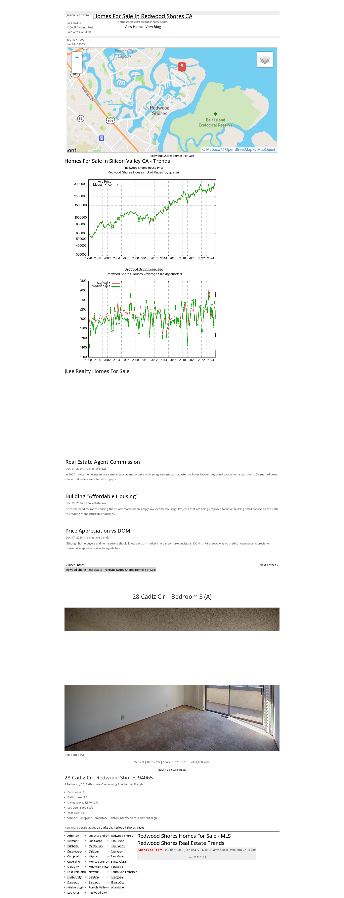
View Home (134, 26)
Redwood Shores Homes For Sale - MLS (184, 835)
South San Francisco (124, 872)
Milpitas (94, 856)
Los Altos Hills (98, 836)
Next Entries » (269, 565)
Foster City (74, 877)
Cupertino (73, 861)
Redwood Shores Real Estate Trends (88, 570)
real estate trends (97, 537)
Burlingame (74, 851)
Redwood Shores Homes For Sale (172, 156)
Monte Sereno (98, 861)
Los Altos (73, 892)
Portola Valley (98, 887)
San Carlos (118, 846)
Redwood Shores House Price (144, 167)
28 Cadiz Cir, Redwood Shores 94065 (121, 827)
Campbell (73, 856)
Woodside (117, 887)
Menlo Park (96, 846)
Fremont (73, 882)
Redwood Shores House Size (144, 269)
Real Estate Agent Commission (102, 461)
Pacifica (94, 877)
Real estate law (96, 503)
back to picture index (172, 769)
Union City (117, 882)
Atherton (73, 836)
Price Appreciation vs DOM (97, 530)
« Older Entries (75, 565)
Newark (94, 872)
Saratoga (117, 867)
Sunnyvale (117, 877)
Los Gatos (95, 841)
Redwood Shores (122, 836)
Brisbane (73, 846)
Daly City (73, 867)
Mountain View (98, 867)
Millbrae (94, 851)
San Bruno (117, 841)
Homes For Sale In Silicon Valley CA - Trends (117, 160)
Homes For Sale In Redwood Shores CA (143, 16)
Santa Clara (118, 861)
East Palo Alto (76, 872)
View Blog (153, 26)
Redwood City (98, 892)
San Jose (116, 851)
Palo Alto (95, 882)
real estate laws (96, 468)
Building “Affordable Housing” (101, 496)
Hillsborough (75, 887)
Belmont (73, 841)
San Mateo (118, 856)
